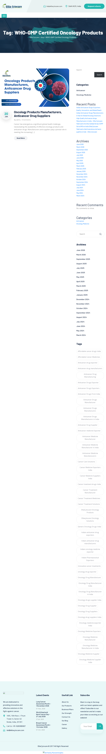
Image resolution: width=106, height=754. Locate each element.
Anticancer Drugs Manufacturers (90, 409)
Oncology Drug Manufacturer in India (90, 592)
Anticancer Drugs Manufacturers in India (90, 417)
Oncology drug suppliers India (89, 617)
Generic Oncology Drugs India (89, 527)
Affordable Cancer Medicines (89, 357)
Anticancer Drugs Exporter (88, 382)
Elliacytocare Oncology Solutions (90, 519)
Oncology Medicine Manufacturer (90, 638)
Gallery (64, 728)
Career (64, 724)
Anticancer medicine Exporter (89, 431)
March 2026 (80, 147)
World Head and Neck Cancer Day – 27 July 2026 (43, 714)
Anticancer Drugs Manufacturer (90, 401)
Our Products (67, 706)
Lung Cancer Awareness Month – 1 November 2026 (43, 704)
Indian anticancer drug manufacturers (90, 542)
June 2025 (80, 158)
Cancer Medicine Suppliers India (90, 477)
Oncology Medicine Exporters (89, 631)
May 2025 (79, 160)
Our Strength (67, 713)
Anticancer (80, 90)
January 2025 (81, 171)
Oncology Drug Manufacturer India (90, 584)
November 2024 (81, 177)
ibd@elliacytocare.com (54, 6)
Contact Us (66, 717)
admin (18, 120)
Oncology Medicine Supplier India (90, 660)
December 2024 (81, 174)
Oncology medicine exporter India (90, 624)
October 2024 (81, 179)
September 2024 (82, 182)
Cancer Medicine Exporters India (90, 468)
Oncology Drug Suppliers (87, 611)
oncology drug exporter (87, 572)
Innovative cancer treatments (89, 566)
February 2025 (81, 169)
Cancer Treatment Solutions (89, 504)
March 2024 (80, 196)
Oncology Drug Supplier (87, 606)
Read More (21, 138)
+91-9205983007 (19, 726)
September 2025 (82, 150)
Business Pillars (67, 709)
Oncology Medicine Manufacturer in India (90, 646)
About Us (65, 702)
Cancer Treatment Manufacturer (90, 491)
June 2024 (80, 190)
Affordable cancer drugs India (89, 351)
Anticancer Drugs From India (89, 394)
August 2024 (80, 185)
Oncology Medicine (83, 95)
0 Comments (26, 120)
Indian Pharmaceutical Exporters (90, 558)
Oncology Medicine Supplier (88, 654)
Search (79, 70)
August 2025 (80, 152)
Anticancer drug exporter (87, 363)
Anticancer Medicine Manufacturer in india (90, 446)
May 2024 (79, 193)
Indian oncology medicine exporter (90, 550)
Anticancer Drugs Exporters (88, 388)
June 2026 (80, 144)
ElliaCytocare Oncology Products (90, 511)
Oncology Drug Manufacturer (89, 577)
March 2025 (80, 166)
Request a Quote (94, 6)
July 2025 (79, 155)
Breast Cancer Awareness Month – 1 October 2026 (43, 725)
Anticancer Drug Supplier (87, 425)
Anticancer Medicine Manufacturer (90, 437)
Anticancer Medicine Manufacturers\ (90, 454)
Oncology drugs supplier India (89, 600)
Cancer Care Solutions (86, 462)
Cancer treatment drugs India (89, 484)
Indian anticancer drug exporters (90, 533)
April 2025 (79, 163)
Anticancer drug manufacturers (90, 368)
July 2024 (79, 187)
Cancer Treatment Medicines (89, 498)
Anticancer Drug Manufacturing (90, 375)
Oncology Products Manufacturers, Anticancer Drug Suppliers (38, 114)
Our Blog (65, 721)
